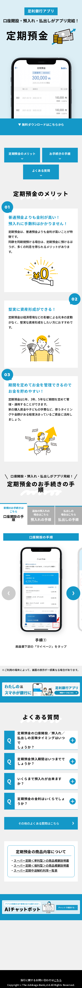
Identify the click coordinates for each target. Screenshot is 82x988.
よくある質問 (41, 170)
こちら (58, 980)
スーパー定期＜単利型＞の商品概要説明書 (41, 860)
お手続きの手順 (59, 153)
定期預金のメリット (22, 153)
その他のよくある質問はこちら (38, 823)
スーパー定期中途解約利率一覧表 (35, 870)
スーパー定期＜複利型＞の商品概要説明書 (41, 865)
